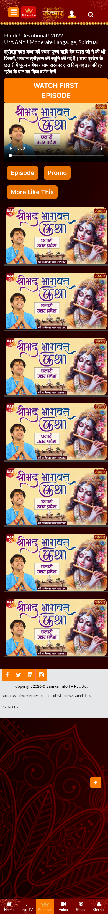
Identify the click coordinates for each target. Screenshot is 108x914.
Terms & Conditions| (77, 695)
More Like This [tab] (32, 192)
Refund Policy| (50, 695)
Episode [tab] (22, 172)
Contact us (10, 707)
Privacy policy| (27, 695)
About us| (9, 695)
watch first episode (56, 91)
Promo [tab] (57, 172)
